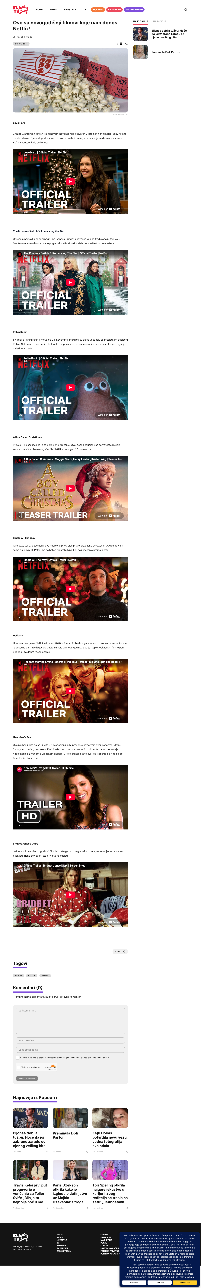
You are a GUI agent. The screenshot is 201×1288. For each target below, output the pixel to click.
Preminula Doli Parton (65, 1135)
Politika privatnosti (111, 1251)
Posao (103, 1243)
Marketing (106, 1240)
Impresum (105, 1237)
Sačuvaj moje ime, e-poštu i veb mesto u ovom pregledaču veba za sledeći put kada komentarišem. (65, 1057)
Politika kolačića (110, 1254)
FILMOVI (18, 976)
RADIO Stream (64, 1251)
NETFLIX (31, 976)
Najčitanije (140, 21)
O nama (104, 1234)
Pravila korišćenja (110, 1248)
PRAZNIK (45, 976)
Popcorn (20, 44)
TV (85, 9)
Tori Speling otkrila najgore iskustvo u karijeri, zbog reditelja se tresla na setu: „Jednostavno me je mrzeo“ (110, 1195)
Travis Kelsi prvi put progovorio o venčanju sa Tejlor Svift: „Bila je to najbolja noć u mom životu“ (30, 1195)
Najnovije (159, 21)
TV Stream (114, 9)
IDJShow (61, 1245)
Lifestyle (70, 9)
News (53, 9)
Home (39, 9)
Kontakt (105, 1245)
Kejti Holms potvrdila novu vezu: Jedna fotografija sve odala (110, 1139)
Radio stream (134, 9)
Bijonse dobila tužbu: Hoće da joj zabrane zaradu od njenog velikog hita (29, 1139)
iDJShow (98, 9)
